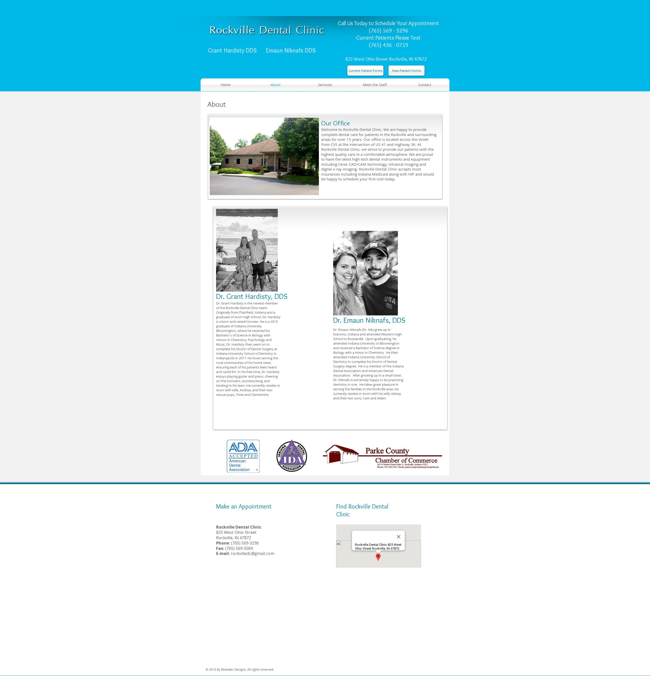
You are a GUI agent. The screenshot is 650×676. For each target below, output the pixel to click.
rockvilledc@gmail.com (252, 553)
